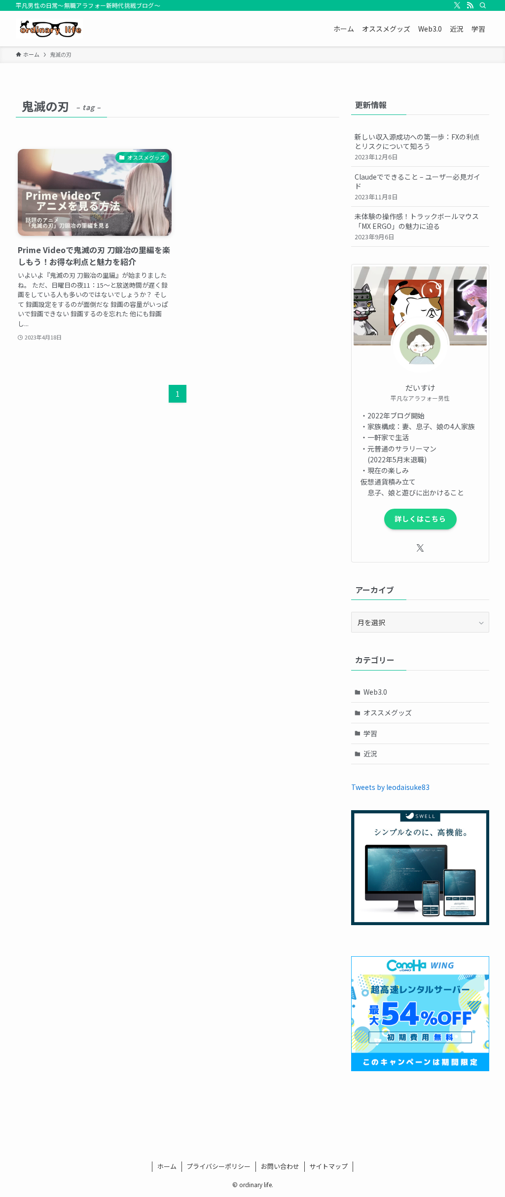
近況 (370, 753)
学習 (370, 733)
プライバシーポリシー (218, 1166)
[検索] (482, 5)
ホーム (167, 1166)
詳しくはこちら (420, 519)
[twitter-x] (457, 5)
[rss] (470, 5)
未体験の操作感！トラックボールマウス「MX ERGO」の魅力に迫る (417, 226)
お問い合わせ (280, 1166)
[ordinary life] (49, 28)
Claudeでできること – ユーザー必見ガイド (417, 186)
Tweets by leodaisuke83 (390, 787)
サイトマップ (328, 1166)
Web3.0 (375, 692)
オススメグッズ (387, 712)
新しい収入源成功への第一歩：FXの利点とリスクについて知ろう (417, 146)
